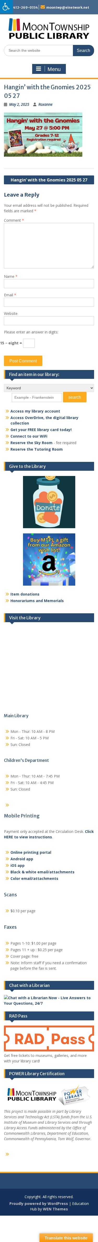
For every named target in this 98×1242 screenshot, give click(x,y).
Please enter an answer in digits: (31, 331)
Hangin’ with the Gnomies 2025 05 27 (49, 180)
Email (10, 294)
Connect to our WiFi (28, 436)
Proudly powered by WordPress (38, 1203)
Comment (14, 220)
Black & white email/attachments (42, 871)
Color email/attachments (34, 878)
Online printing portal (30, 852)
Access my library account (35, 411)
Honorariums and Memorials (37, 600)
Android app (21, 858)
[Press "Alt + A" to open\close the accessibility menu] (6, 6)
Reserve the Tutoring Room (36, 449)
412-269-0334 (25, 7)
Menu (54, 69)
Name (11, 276)
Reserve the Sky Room (31, 442)
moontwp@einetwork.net (67, 7)
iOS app (17, 865)
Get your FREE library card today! (41, 429)
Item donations (24, 594)
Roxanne (45, 104)
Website (11, 313)
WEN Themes (55, 1208)
